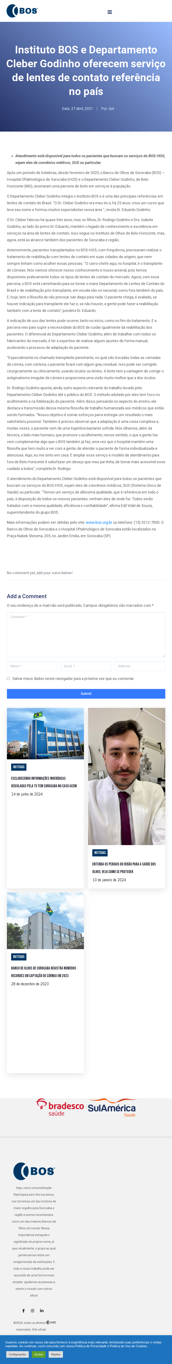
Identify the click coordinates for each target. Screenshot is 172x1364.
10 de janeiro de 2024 (109, 880)
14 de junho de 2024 (27, 794)
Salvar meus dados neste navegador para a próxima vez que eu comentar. (73, 678)
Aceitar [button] (38, 1354)
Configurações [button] (17, 1354)
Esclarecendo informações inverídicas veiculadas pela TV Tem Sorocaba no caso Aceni (44, 782)
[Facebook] (25, 1310)
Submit (86, 694)
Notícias (18, 767)
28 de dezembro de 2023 (30, 984)
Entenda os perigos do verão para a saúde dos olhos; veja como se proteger (124, 868)
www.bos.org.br (99, 522)
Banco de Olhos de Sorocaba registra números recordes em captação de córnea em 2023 (43, 972)
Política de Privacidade (91, 1346)
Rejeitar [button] (55, 1354)
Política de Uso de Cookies (128, 1346)
